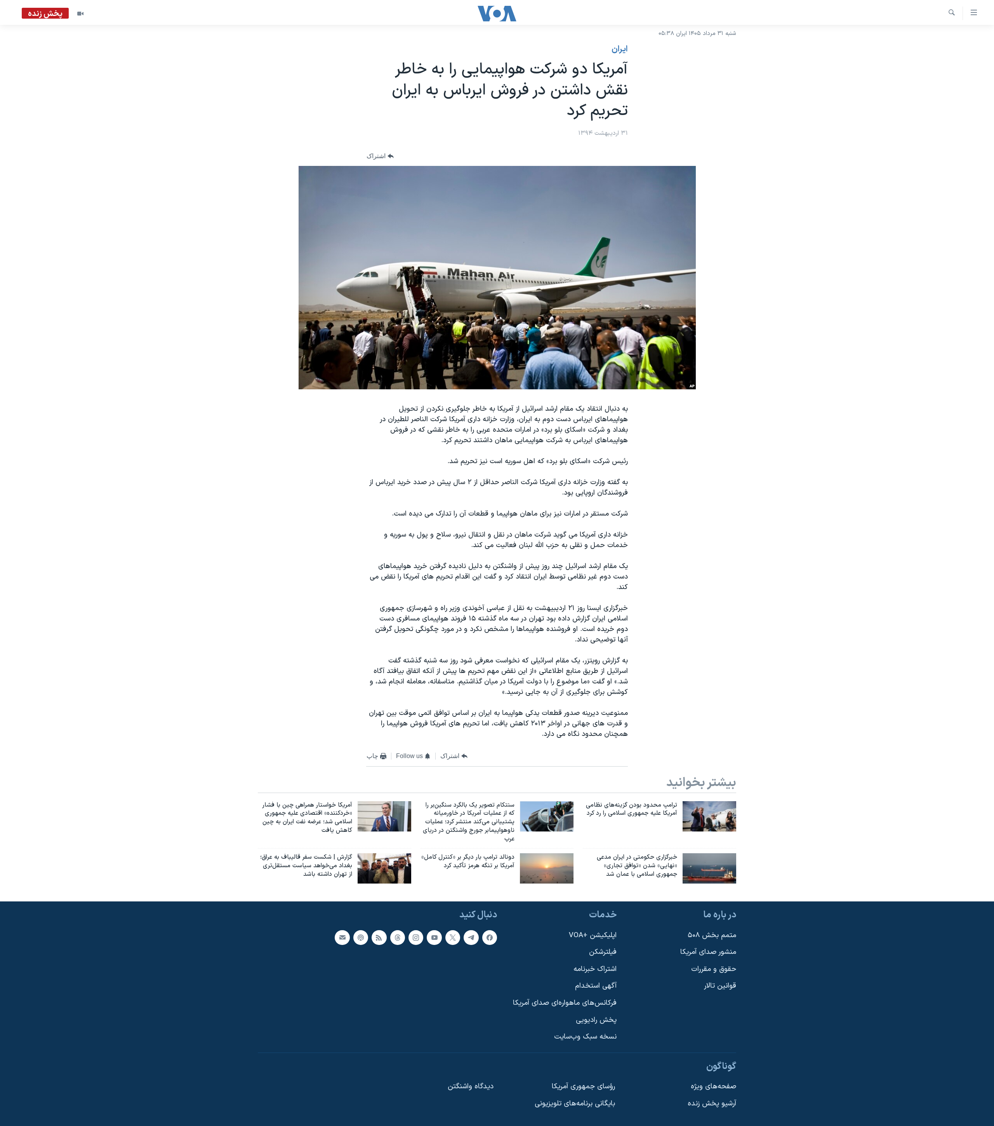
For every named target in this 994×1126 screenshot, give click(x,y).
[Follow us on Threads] (397, 937)
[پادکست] (360, 937)
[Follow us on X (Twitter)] (452, 937)
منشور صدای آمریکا (708, 952)
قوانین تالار (720, 986)
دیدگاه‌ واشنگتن (471, 1086)
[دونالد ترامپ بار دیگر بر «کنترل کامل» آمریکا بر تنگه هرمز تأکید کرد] (546, 868)
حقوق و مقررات (713, 969)
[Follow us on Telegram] (471, 937)
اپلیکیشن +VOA (593, 935)
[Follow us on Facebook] (489, 937)
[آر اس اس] (379, 937)
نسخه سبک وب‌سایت (585, 1037)
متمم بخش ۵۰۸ (712, 935)
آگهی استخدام (596, 986)
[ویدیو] (80, 13)
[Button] (380, 156)
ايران (620, 49)
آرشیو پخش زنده (712, 1103)
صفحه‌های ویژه (713, 1086)
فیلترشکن (603, 952)
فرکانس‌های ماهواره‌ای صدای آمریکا (565, 1003)
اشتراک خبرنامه (595, 969)
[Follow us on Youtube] (434, 937)
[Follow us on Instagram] (415, 937)
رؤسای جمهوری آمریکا (583, 1086)
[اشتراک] (342, 937)
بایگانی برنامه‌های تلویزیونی (575, 1103)
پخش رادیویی (596, 1019)
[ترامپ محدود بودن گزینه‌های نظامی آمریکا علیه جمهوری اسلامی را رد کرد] (709, 816)
